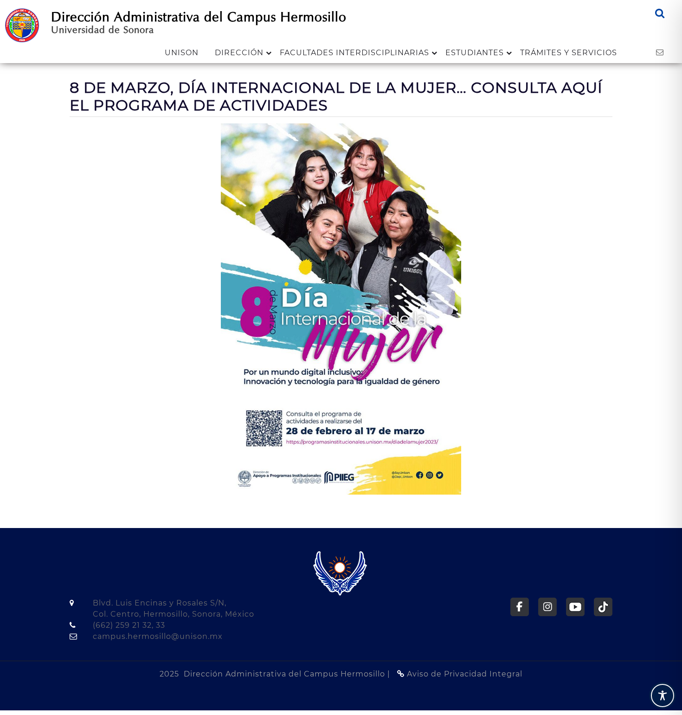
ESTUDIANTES (474, 52)
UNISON (182, 52)
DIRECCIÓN (239, 52)
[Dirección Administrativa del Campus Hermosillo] (22, 24)
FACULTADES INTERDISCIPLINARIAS (354, 52)
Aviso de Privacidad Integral (463, 674)
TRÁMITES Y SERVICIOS (568, 52)
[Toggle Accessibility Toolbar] (662, 695)
